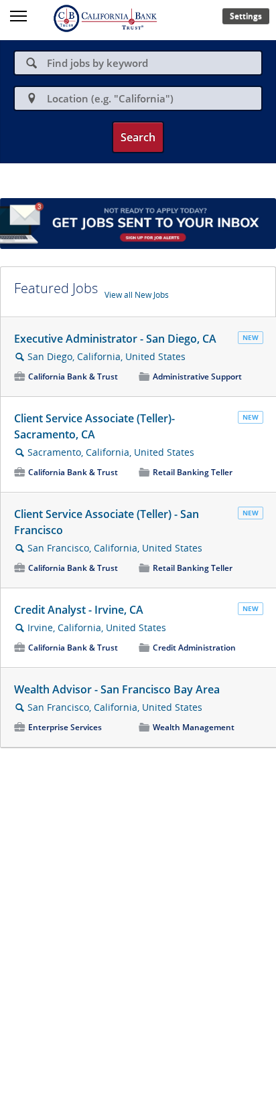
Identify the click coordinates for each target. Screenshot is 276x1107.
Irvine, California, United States (96, 627)
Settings (246, 15)
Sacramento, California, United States (110, 452)
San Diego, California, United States (106, 356)
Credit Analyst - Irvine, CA (78, 609)
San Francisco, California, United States (114, 547)
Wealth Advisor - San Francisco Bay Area (117, 689)
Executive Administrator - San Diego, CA (115, 338)
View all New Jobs (137, 295)
